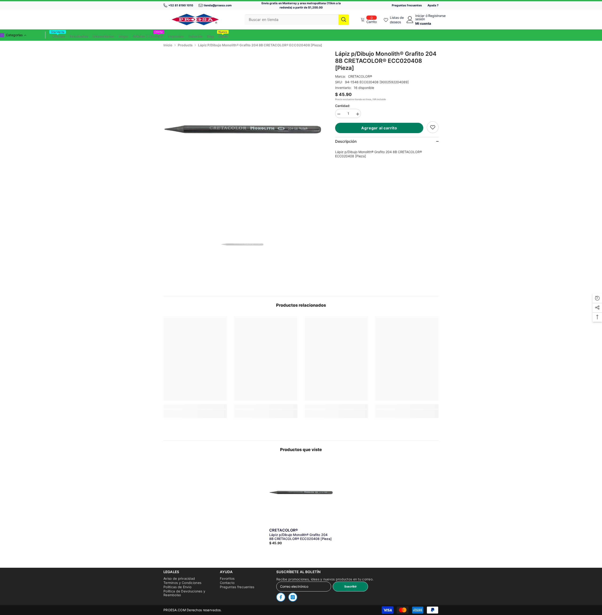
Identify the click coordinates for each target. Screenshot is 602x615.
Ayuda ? (433, 5)
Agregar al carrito (380, 128)
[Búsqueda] (297, 19)
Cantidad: (342, 106)
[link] (433, 127)
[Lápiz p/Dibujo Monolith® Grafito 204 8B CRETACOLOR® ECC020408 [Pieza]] (301, 492)
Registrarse (437, 16)
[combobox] (291, 19)
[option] (242, 129)
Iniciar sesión (420, 17)
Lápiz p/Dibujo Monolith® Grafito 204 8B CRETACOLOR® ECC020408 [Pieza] (300, 537)
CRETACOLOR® (360, 76)
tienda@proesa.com (218, 5)
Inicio (167, 45)
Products (185, 45)
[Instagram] (292, 597)
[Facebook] (280, 597)
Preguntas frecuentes (407, 5)
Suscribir (350, 586)
